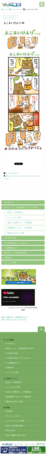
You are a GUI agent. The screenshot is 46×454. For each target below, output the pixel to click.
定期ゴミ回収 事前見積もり (15, 426)
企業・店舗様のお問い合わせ (16, 435)
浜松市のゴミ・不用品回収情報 (15, 253)
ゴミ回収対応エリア (11, 248)
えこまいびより (12, 173)
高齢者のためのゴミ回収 (15, 233)
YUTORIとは (8, 202)
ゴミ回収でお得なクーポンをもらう (16, 243)
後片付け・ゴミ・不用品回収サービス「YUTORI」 (22, 207)
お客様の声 (8, 258)
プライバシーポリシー (13, 416)
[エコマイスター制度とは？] (23, 277)
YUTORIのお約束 (10, 238)
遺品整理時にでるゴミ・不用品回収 (19, 228)
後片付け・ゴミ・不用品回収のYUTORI (20, 348)
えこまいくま (14, 176)
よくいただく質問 (10, 262)
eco (7, 176)
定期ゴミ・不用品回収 (15, 212)
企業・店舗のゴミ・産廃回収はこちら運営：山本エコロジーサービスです (14, 318)
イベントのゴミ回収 (14, 217)
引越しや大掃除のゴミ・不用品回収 (19, 223)
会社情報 (9, 411)
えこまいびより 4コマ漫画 (15, 421)
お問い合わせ (10, 430)
